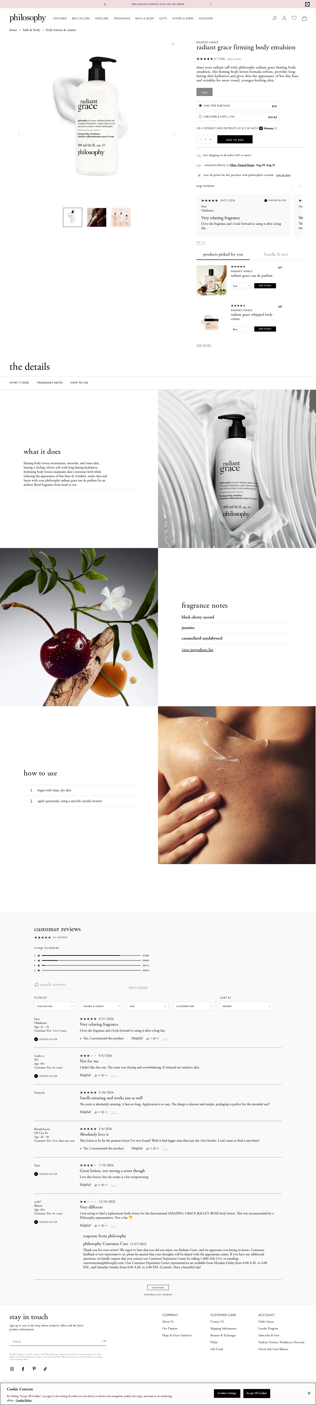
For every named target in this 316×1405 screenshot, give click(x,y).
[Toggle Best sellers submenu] (92, 18)
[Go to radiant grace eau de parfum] (211, 280)
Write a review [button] (234, 58)
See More (203, 345)
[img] (147, 1038)
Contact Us (217, 1321)
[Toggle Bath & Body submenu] (156, 18)
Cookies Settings (227, 1393)
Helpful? (137, 1038)
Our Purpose (170, 1328)
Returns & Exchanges (223, 1335)
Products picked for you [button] (223, 254)
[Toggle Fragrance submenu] (132, 18)
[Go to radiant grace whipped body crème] (211, 319)
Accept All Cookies (256, 1393)
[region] (158, 1394)
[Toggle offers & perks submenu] (196, 18)
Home (13, 30)
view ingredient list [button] (197, 650)
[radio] (237, 105)
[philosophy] (27, 18)
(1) (151, 1038)
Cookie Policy (24, 1400)
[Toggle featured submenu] (68, 18)
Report (165, 1038)
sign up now (283, 175)
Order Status (266, 1321)
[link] (11, 1368)
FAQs (213, 1342)
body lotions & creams (61, 30)
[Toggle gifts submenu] (169, 18)
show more (158, 1288)
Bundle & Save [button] (276, 254)
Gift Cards (216, 1349)
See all (201, 242)
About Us (168, 1321)
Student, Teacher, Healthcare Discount (281, 1342)
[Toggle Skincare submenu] (110, 18)
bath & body (31, 30)
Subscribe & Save (268, 1335)
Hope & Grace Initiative (177, 1335)
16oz (205, 92)
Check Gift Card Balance (273, 1349)
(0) (157, 1038)
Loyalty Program (268, 1328)
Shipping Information (223, 1328)
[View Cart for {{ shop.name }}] (304, 18)
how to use (79, 382)
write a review (138, 987)
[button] (19, 134)
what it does (19, 382)
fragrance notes (50, 382)
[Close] (309, 1393)
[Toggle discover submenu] (214, 18)
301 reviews (60, 937)
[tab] (223, 255)
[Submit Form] (103, 1341)
